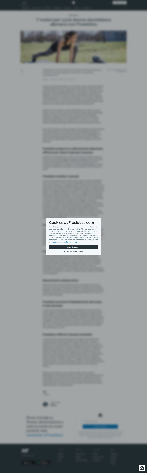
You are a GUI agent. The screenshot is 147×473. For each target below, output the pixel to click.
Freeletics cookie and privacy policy (64, 242)
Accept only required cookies (73, 251)
